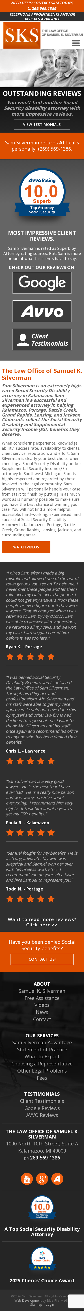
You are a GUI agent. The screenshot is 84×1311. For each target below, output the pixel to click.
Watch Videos (26, 547)
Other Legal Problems (42, 1070)
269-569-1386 (45, 1157)
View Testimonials (42, 124)
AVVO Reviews (42, 1115)
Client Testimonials (42, 1101)
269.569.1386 (44, 8)
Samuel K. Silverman (42, 991)
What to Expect (42, 1056)
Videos (42, 1005)
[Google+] (43, 1182)
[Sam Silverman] (43, 47)
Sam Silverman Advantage (42, 1042)
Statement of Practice (42, 1049)
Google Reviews (42, 1108)
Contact (42, 1019)
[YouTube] (28, 1182)
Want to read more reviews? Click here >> (42, 922)
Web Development (28, 1300)
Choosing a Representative (42, 1063)
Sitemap (36, 1304)
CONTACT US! (42, 959)
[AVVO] (57, 1182)
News (42, 1012)
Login (50, 1304)
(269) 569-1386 (54, 149)
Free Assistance (42, 998)
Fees (42, 1078)
